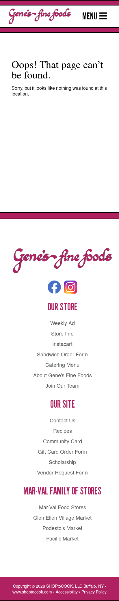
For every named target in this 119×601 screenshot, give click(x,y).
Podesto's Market (62, 528)
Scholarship (62, 462)
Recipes (62, 430)
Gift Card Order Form (62, 451)
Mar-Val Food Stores (62, 507)
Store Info (62, 333)
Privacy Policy (94, 592)
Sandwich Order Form (62, 354)
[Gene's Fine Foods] (62, 261)
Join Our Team (62, 385)
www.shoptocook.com (32, 592)
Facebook (54, 287)
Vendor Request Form (62, 472)
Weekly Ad (62, 323)
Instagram (70, 287)
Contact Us (62, 420)
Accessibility (67, 592)
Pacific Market (62, 538)
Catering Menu (62, 364)
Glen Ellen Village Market (62, 517)
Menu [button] (90, 16)
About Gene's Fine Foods (62, 375)
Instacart (62, 343)
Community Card (62, 441)
